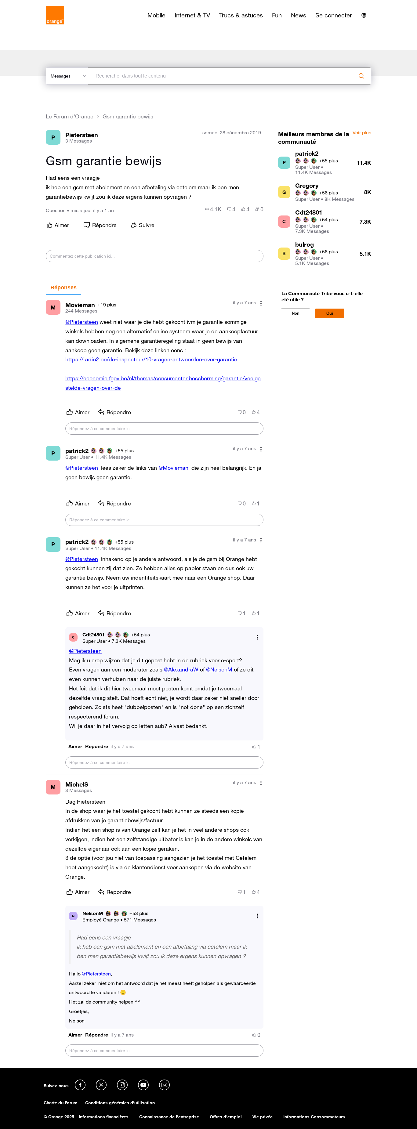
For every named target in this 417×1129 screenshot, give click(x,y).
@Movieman (173, 467)
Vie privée (262, 1117)
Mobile (156, 15)
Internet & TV (192, 15)
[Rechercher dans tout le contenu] (361, 76)
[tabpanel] (154, 679)
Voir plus (362, 133)
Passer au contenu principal (32, 4)
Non (295, 313)
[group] (213, 209)
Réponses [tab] (63, 287)
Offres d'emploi (226, 1117)
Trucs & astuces (241, 15)
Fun (277, 15)
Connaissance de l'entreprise (169, 1117)
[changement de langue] (364, 15)
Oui (329, 313)
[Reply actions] (257, 637)
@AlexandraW (181, 669)
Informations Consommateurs (314, 1117)
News (298, 15)
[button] (75, 746)
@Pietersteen (81, 321)
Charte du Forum (61, 1102)
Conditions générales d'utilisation (120, 1102)
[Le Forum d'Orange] (55, 15)
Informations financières (104, 1117)
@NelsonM (219, 669)
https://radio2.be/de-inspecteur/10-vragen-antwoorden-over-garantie (151, 359)
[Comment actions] (261, 303)
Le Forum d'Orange (69, 116)
